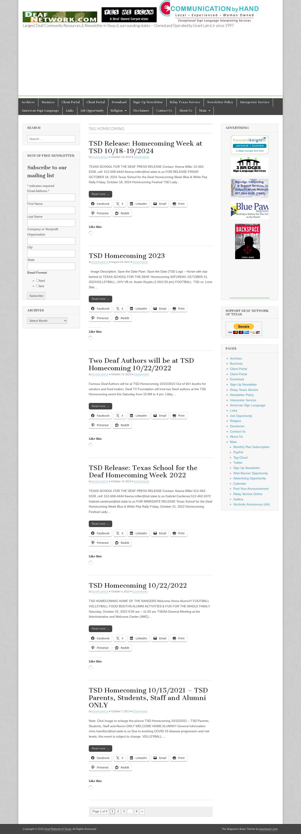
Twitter (238, 462)
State (31, 260)
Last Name (35, 216)
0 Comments (141, 156)
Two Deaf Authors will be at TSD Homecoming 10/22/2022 (141, 364)
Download (119, 102)
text (41, 286)
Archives (28, 102)
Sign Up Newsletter (246, 468)
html (42, 280)
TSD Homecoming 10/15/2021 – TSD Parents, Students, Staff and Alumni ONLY (148, 697)
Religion (117, 111)
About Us (185, 111)
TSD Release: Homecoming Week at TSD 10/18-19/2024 (145, 147)
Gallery (238, 499)
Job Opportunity (92, 111)
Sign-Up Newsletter (148, 102)
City (30, 247)
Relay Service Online (247, 494)
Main (202, 111)
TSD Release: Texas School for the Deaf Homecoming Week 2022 (143, 471)
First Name (35, 203)
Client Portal (70, 102)
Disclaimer (141, 111)
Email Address (38, 191)
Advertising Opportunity (249, 478)
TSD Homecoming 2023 (127, 256)
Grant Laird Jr (100, 156)
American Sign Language (40, 111)
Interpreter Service (254, 102)
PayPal (238, 452)
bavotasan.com (268, 829)
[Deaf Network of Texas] (60, 14)
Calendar (239, 483)
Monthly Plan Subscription (251, 447)
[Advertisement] (150, 65)
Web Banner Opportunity (250, 473)
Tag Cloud (240, 457)
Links (70, 111)
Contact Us (164, 111)
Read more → (100, 194)
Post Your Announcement (251, 488)
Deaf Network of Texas (58, 829)
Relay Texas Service (185, 102)
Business (48, 102)
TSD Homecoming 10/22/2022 (138, 585)
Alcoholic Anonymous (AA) (251, 504)
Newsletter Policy (220, 102)
